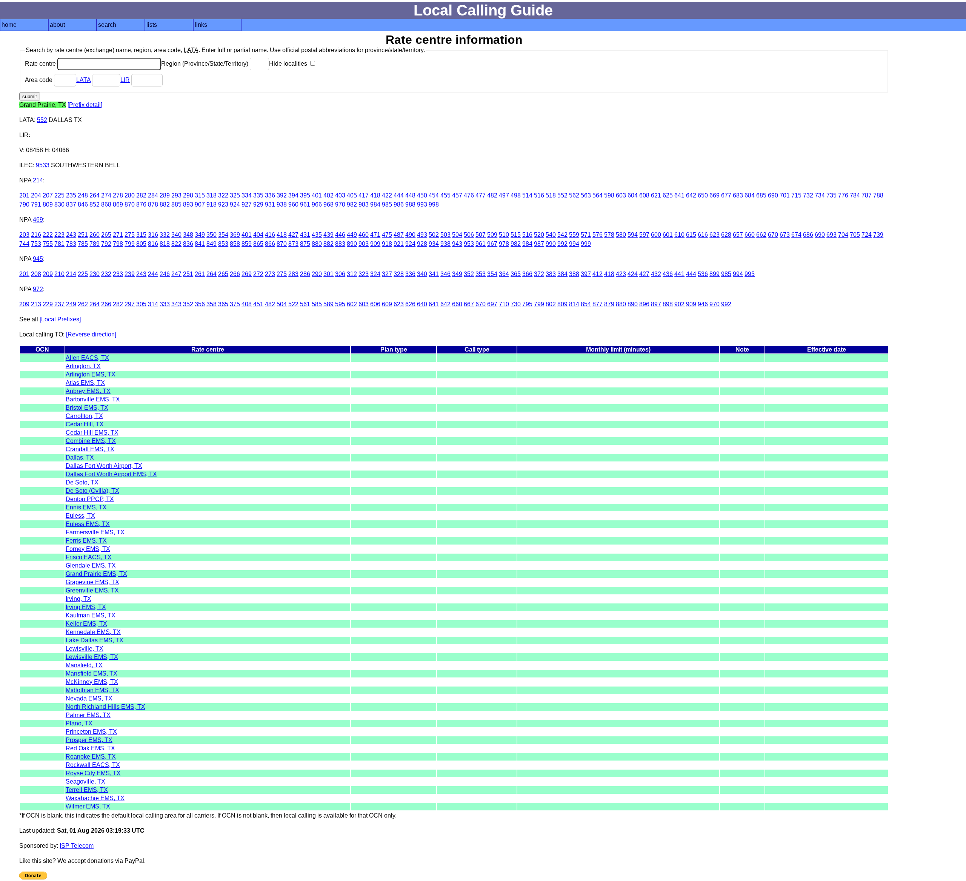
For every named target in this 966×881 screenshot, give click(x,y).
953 (469, 244)
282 (141, 195)
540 (551, 234)
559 (574, 234)
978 (504, 244)
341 (434, 274)
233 (118, 274)
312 (352, 274)
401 (317, 195)
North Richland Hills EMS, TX (105, 707)
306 (340, 274)
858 (235, 244)
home (9, 25)
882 (165, 204)
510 (504, 234)
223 (59, 234)
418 (375, 195)
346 (445, 274)
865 (258, 244)
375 (235, 304)
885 (176, 204)
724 (866, 234)
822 (176, 244)
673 (785, 234)
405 (352, 195)
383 (551, 274)
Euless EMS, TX (88, 524)
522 (293, 304)
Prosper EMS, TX (89, 740)
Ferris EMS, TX (86, 540)
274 (106, 195)
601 (668, 234)
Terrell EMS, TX (87, 790)
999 (586, 244)
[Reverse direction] (91, 334)
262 (83, 304)
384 (562, 274)
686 (808, 234)
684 (749, 195)
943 (457, 244)
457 (457, 195)
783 (71, 244)
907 (200, 204)
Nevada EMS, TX (89, 698)
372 (539, 274)
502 (434, 234)
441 (679, 274)
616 (703, 234)
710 (504, 304)
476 (469, 195)
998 (434, 204)
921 (399, 244)
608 (644, 195)
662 (761, 234)
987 (539, 244)
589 (328, 304)
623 (714, 234)
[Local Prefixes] (60, 319)
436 (668, 274)
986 (399, 204)
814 (574, 304)
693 (831, 234)
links (201, 25)
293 (176, 195)
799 (130, 244)
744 (24, 244)
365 (516, 274)
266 (235, 274)
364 (504, 274)
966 (317, 204)
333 (165, 304)
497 (504, 195)
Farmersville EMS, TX (95, 532)
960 (293, 204)
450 (422, 195)
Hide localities (289, 63)
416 (270, 234)
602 (352, 304)
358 (211, 304)
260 (94, 234)
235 (71, 195)
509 (492, 234)
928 (422, 244)
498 (516, 195)
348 (188, 234)
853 (223, 244)
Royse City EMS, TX (93, 773)
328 (399, 274)
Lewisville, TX (84, 648)
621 (656, 195)
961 (305, 204)
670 (773, 234)
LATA (83, 80)
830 (59, 204)
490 (410, 234)
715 (796, 195)
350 (211, 234)
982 (352, 204)
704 (843, 234)
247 (176, 274)
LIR (125, 80)
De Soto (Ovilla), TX (92, 491)
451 (258, 304)
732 (808, 195)
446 (340, 234)
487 (399, 234)
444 (399, 195)
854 (586, 304)
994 (574, 244)
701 (785, 195)
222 (48, 234)
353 (480, 274)
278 (118, 195)
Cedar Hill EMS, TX (92, 432)
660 (749, 234)
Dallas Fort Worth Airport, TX (104, 466)
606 (375, 304)
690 (773, 195)
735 (831, 195)
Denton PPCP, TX (90, 499)
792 (106, 244)
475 (387, 234)
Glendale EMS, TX (91, 565)
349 (200, 234)
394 (293, 195)
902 (679, 304)
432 (656, 274)
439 (328, 234)
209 (48, 274)
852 (94, 204)
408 (247, 304)
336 (270, 195)
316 (153, 234)
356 (200, 304)
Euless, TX (80, 515)
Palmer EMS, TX (88, 715)
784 (855, 195)
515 (516, 234)
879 (609, 304)
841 (200, 244)
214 (38, 180)
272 (258, 274)
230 (94, 274)
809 (48, 204)
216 (36, 234)
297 (130, 304)
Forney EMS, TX (88, 549)
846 (83, 204)
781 (59, 244)
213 (36, 304)
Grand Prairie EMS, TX (96, 574)
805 (141, 244)
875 (305, 244)
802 (551, 304)
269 (247, 274)
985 (387, 204)
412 (597, 274)
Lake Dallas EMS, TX (94, 640)
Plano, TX (79, 723)
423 (621, 274)
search (107, 25)
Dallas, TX (80, 457)
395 (305, 195)
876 (141, 204)
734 (820, 195)
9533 (42, 165)
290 (317, 274)
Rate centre (41, 63)
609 (387, 304)
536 (703, 274)
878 (153, 204)
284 (153, 195)
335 (258, 195)
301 (328, 274)
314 (153, 304)
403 (340, 195)
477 (480, 195)
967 (492, 244)
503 (445, 234)
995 (749, 274)
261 (200, 274)
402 (328, 195)
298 (188, 195)
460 (363, 234)
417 (363, 195)
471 (375, 234)
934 (434, 244)
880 (317, 244)
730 (516, 304)
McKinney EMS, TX (92, 682)
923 (223, 204)
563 (586, 195)
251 (83, 234)
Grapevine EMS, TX (92, 582)
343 (176, 304)
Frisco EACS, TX (89, 557)
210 (59, 274)
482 (492, 195)
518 (551, 195)
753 (36, 244)
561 (305, 304)
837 (71, 204)
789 (94, 244)
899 (714, 274)
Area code (39, 80)
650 (703, 195)
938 (282, 204)
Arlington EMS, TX (90, 374)
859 (247, 244)
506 (469, 234)
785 (83, 244)
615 (691, 234)
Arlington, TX (83, 366)
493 (422, 234)
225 (59, 195)
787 (866, 195)
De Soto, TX (82, 482)
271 (118, 234)
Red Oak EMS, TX (90, 748)
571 (586, 234)
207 (48, 195)
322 (223, 195)
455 (445, 195)
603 (621, 195)
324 (375, 274)
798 (118, 244)
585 (317, 304)
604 (633, 195)
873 (293, 244)
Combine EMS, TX (91, 441)
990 (551, 244)
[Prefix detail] (85, 105)
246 (165, 274)
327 (387, 274)
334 (247, 195)
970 (340, 204)
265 (106, 234)
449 (352, 234)
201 (24, 195)
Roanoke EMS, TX (91, 756)
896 (644, 304)
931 (270, 204)
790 (24, 204)
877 (597, 304)
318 (211, 195)
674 (796, 234)
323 (363, 274)
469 (38, 219)
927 (247, 204)
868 (106, 204)
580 (621, 234)
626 (410, 304)
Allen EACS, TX (87, 358)
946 (703, 304)
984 (375, 204)
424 (633, 274)
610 (679, 234)
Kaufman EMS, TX (90, 615)
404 (258, 234)
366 (527, 274)
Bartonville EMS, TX (93, 399)
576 (597, 234)
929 (258, 204)
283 (293, 274)
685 (761, 195)
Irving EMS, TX (86, 607)
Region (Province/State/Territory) (205, 63)
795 (527, 304)
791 (36, 204)
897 (656, 304)
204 (36, 195)
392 (282, 195)
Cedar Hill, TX (85, 424)
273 (270, 274)
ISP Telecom (77, 845)
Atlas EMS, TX (85, 383)
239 (130, 274)
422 (387, 195)
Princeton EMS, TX (91, 731)
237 (59, 304)
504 (457, 234)
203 (24, 234)
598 (609, 195)
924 (235, 204)
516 (539, 195)
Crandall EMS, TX (90, 449)
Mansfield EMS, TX (91, 673)
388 (574, 274)
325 (235, 195)
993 (422, 204)
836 (188, 244)
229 (48, 304)
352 (469, 274)
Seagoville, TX (85, 781)
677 (726, 195)
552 (42, 120)
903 (363, 244)
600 (656, 234)
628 (726, 234)
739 (878, 234)
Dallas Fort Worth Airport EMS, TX (111, 474)
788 (878, 195)
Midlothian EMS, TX (92, 690)
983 (363, 204)
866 (270, 244)
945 (38, 259)
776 (843, 195)
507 (480, 234)
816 (153, 244)
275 (130, 234)
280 (130, 195)
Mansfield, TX (84, 665)
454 (434, 195)
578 (609, 234)
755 (48, 244)
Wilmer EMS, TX (88, 806)
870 (130, 204)
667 (469, 304)
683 (738, 195)
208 (36, 274)
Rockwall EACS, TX (93, 765)
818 (165, 244)
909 (375, 244)
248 (83, 195)
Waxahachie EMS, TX (95, 798)
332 (165, 234)
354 (223, 234)
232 (106, 274)
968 (328, 204)
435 (317, 234)
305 (141, 304)
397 (586, 274)
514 (527, 195)
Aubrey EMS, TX (88, 391)
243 (71, 234)
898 (668, 304)
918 (211, 204)
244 (153, 274)
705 (855, 234)
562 (574, 195)
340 (176, 234)
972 (38, 289)
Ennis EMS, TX (86, 507)
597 (644, 234)
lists (151, 25)
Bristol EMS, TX (87, 407)
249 (71, 304)
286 (305, 274)
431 (305, 234)
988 (410, 204)
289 (165, 195)
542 (562, 234)
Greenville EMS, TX (92, 590)
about (57, 25)
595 (340, 304)
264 (94, 195)
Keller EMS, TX (86, 623)
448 (410, 195)
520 (539, 234)
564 (597, 195)
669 (714, 195)
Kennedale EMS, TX (93, 632)
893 (188, 204)
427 (293, 234)
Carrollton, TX (84, 416)
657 (738, 234)
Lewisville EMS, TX (92, 657)
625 (668, 195)
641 (679, 195)
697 (492, 304)
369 (235, 234)
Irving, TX (78, 599)
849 (211, 244)
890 (352, 244)
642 (691, 195)
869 (118, 204)
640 (422, 304)
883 (340, 244)
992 (562, 244)
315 (200, 195)
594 (633, 234)
